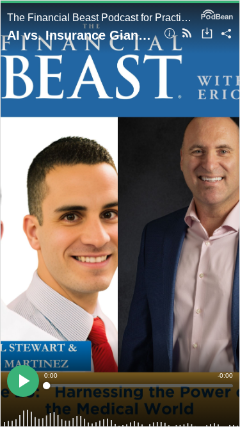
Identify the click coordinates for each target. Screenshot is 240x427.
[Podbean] (217, 13)
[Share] (226, 34)
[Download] (207, 34)
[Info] (169, 34)
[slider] (138, 385)
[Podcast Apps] (187, 34)
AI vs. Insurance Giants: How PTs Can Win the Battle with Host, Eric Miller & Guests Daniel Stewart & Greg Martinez (81, 35)
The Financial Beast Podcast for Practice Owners (101, 17)
